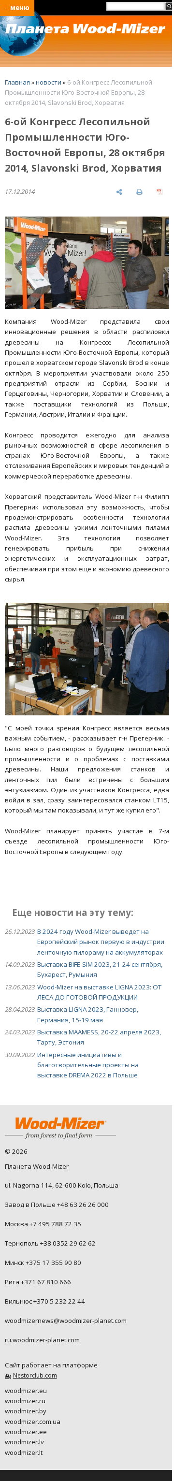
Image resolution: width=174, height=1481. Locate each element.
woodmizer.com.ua (32, 1421)
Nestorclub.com (35, 1375)
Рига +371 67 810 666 (38, 1282)
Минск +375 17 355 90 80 (43, 1262)
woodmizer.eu (26, 1390)
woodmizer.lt (24, 1452)
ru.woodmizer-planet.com (42, 1340)
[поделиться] (119, 192)
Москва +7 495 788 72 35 (43, 1224)
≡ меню (17, 7)
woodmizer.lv (24, 1441)
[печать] (139, 192)
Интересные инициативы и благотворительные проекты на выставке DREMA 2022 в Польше (88, 1065)
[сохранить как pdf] (159, 192)
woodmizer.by (25, 1411)
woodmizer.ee (26, 1431)
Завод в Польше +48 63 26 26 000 (57, 1204)
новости (48, 82)
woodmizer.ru (25, 1400)
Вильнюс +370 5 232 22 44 (45, 1301)
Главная (17, 82)
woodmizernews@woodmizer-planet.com (66, 1320)
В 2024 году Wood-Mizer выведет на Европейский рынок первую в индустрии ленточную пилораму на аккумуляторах (100, 942)
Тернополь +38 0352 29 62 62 (50, 1243)
